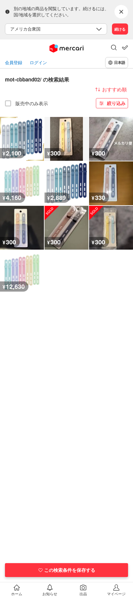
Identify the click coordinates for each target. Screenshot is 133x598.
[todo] (125, 47)
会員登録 (13, 62)
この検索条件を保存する (69, 570)
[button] (113, 48)
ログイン (38, 62)
